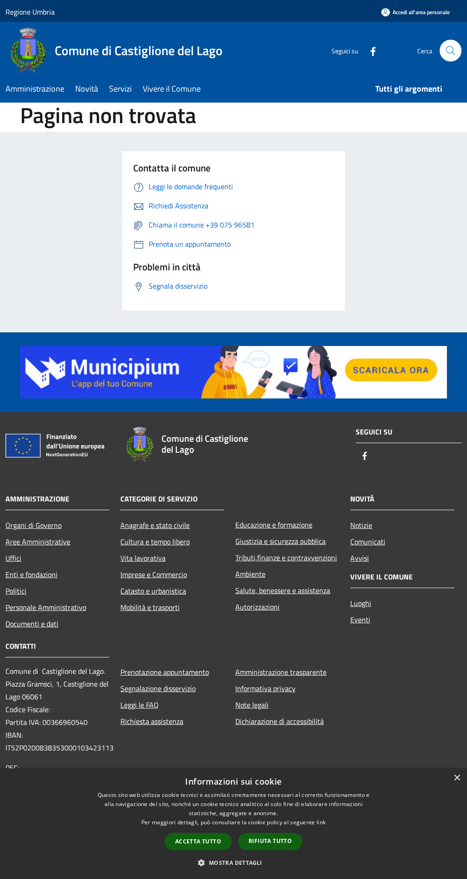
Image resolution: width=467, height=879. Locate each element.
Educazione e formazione (273, 524)
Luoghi (360, 603)
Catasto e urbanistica (153, 590)
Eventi (360, 619)
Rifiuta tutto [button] (270, 841)
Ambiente (250, 574)
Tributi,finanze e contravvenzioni (286, 557)
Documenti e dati (31, 623)
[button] (233, 862)
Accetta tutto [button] (198, 841)
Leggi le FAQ (139, 704)
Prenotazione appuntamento (164, 672)
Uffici (13, 558)
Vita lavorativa (143, 558)
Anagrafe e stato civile (155, 525)
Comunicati (367, 541)
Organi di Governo (33, 525)
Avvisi (359, 558)
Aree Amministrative (37, 541)
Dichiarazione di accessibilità (279, 721)
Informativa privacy (265, 688)
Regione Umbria (30, 11)
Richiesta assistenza (151, 721)
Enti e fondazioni (31, 574)
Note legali (252, 704)
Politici (15, 590)
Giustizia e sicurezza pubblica (280, 541)
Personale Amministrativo (45, 607)
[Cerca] (451, 51)
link (321, 822)
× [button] (456, 778)
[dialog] (233, 823)
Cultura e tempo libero (155, 541)
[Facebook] (369, 50)
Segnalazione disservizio (158, 688)
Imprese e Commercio (153, 574)
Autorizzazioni (257, 606)
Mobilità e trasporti (150, 607)
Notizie (361, 525)
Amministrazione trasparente (281, 672)
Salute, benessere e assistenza (282, 590)
